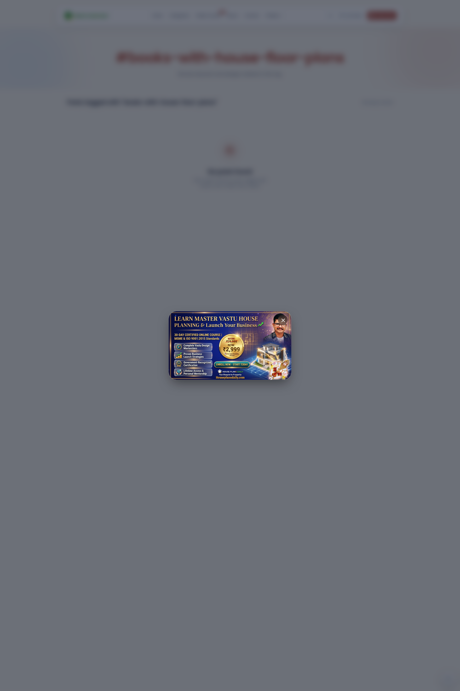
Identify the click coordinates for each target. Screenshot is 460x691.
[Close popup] (283, 320)
